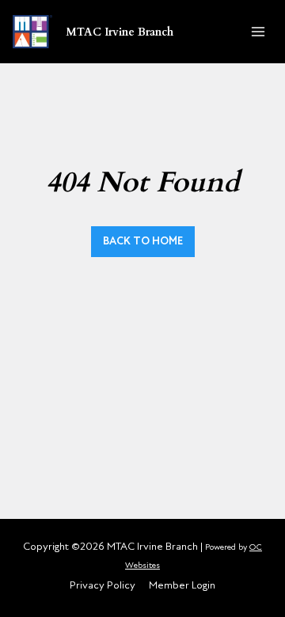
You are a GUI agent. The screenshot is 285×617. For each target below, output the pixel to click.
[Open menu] (257, 31)
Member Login (182, 585)
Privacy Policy (102, 585)
